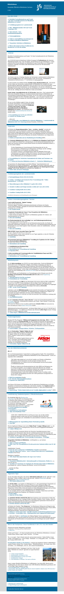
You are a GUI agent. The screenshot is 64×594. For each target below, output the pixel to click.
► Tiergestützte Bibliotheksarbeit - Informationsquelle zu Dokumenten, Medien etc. (30, 461)
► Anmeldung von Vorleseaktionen (17, 410)
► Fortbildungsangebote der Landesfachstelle (20, 25)
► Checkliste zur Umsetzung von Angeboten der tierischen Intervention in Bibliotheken (31, 463)
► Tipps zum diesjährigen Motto (16, 411)
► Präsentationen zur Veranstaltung (17, 278)
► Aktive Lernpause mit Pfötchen (17, 442)
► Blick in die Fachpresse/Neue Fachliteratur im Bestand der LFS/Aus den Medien (21, 46)
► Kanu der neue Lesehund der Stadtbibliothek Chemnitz (23, 449)
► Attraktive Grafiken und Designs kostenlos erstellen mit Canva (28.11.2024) (28, 186)
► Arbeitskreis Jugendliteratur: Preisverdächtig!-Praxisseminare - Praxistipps (28, 437)
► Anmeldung (12, 237)
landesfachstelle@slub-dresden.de (23, 110)
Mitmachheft (43, 478)
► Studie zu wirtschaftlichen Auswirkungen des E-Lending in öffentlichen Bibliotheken (20, 39)
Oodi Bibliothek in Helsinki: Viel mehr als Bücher (23, 559)
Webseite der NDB (30, 270)
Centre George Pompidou (17, 553)
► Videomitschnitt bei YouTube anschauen (19, 277)
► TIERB (10, 469)
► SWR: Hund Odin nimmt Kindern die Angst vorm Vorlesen (24, 456)
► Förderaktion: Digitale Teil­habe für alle (19, 343)
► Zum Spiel (11, 423)
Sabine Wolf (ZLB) (26, 305)
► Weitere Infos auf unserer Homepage (18, 169)
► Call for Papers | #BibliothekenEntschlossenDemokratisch (24, 312)
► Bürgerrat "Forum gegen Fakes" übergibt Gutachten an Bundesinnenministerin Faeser (32, 511)
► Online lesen (11, 530)
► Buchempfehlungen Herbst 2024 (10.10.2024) (20, 177)
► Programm (11, 250)
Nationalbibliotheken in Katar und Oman (21, 556)
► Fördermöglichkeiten (14, 36)
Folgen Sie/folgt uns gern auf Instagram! (18, 584)
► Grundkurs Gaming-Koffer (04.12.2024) (19, 192)
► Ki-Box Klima (12, 493)
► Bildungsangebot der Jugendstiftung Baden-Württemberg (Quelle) (26, 421)
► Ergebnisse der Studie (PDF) (16, 380)
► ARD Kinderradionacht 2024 (16, 481)
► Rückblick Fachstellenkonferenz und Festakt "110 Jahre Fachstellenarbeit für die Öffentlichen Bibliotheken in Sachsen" (21, 21)
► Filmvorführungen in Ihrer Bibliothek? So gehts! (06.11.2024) (25, 184)
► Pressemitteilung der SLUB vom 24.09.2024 (20, 115)
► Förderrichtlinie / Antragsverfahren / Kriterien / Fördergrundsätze (26, 328)
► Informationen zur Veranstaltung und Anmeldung (22, 249)
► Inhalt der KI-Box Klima (15, 495)
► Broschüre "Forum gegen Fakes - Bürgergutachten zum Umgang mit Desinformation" (31, 513)
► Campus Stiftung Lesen (15, 428)
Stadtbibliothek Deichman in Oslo (19, 555)
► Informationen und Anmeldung (17, 243)
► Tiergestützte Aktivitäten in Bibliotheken (19, 43)
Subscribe (17, 589)
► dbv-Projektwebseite (14, 209)
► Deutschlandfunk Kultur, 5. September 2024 (18, 567)
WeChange (10, 301)
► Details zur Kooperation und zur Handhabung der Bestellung (25, 137)
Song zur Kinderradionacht (22, 479)
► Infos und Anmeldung (14, 217)
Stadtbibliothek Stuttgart (17, 558)
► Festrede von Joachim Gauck (16, 116)
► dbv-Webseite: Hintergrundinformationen (19, 379)
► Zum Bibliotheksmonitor (15, 297)
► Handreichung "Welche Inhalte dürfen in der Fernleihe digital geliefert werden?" (30, 390)
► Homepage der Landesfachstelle (15, 583)
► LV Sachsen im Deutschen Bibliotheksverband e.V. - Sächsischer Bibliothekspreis (30, 161)
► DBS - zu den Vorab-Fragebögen (17, 287)
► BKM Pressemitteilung (14, 377)
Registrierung (46, 274)
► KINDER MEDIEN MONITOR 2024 (18, 503)
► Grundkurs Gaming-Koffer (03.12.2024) (19, 189)
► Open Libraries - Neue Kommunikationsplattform (15, 32)
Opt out (21, 589)
